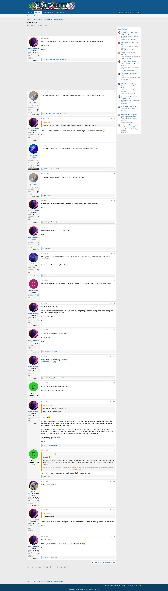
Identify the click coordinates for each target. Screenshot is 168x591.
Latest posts (122, 29)
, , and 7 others (55, 60)
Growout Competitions (127, 71)
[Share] (111, 38)
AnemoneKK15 (32, 25)
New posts (30, 16)
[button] (52, 12)
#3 (114, 118)
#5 (114, 174)
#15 (114, 450)
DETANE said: (46, 513)
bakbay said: (46, 405)
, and (55, 113)
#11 (114, 330)
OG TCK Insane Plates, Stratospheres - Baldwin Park (129, 86)
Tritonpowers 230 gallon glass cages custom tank (129, 116)
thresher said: (46, 122)
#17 (114, 509)
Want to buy (124, 103)
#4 (114, 145)
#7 (114, 227)
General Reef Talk (126, 58)
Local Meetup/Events (127, 81)
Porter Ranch (35, 114)
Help (131, 586)
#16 (114, 481)
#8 (114, 253)
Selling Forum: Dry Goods (128, 39)
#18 (114, 536)
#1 (114, 38)
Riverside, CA (35, 276)
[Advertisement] (62, 31)
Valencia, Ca (36, 60)
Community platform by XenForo (84, 589)
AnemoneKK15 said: (48, 454)
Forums (38, 12)
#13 (114, 383)
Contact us (106, 586)
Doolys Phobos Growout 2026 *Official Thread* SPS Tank (130, 63)
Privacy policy (125, 586)
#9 (114, 280)
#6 (114, 200)
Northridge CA (35, 505)
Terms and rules (115, 586)
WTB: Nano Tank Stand (128, 106)
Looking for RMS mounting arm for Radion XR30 (130, 126)
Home (30, 12)
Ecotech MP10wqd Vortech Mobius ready (130, 33)
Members (59, 12)
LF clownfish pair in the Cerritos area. (129, 97)
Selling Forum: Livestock (128, 93)
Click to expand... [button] (78, 470)
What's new (47, 12)
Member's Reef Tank (127, 122)
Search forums (38, 16)
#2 (114, 92)
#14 (114, 401)
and (51, 169)
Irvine (37, 165)
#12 (114, 356)
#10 (114, 303)
